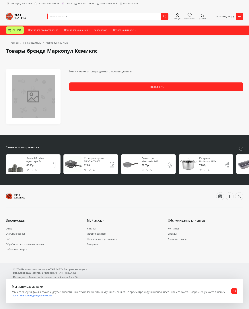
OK (234, 291)
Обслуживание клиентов (186, 221)
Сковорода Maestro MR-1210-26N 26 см (152, 160)
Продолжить (156, 86)
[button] (28, 169)
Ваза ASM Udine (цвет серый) (35, 160)
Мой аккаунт (96, 221)
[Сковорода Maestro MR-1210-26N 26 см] (131, 164)
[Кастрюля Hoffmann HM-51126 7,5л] (188, 164)
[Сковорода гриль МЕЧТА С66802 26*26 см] (73, 164)
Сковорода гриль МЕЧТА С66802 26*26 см (94, 160)
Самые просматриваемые (22, 147)
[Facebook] (230, 196)
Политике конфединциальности (32, 295)
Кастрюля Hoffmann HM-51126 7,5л (207, 160)
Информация (16, 221)
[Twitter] (239, 196)
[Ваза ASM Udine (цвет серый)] (15, 164)
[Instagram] (220, 196)
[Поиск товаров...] (164, 16)
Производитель (32, 42)
